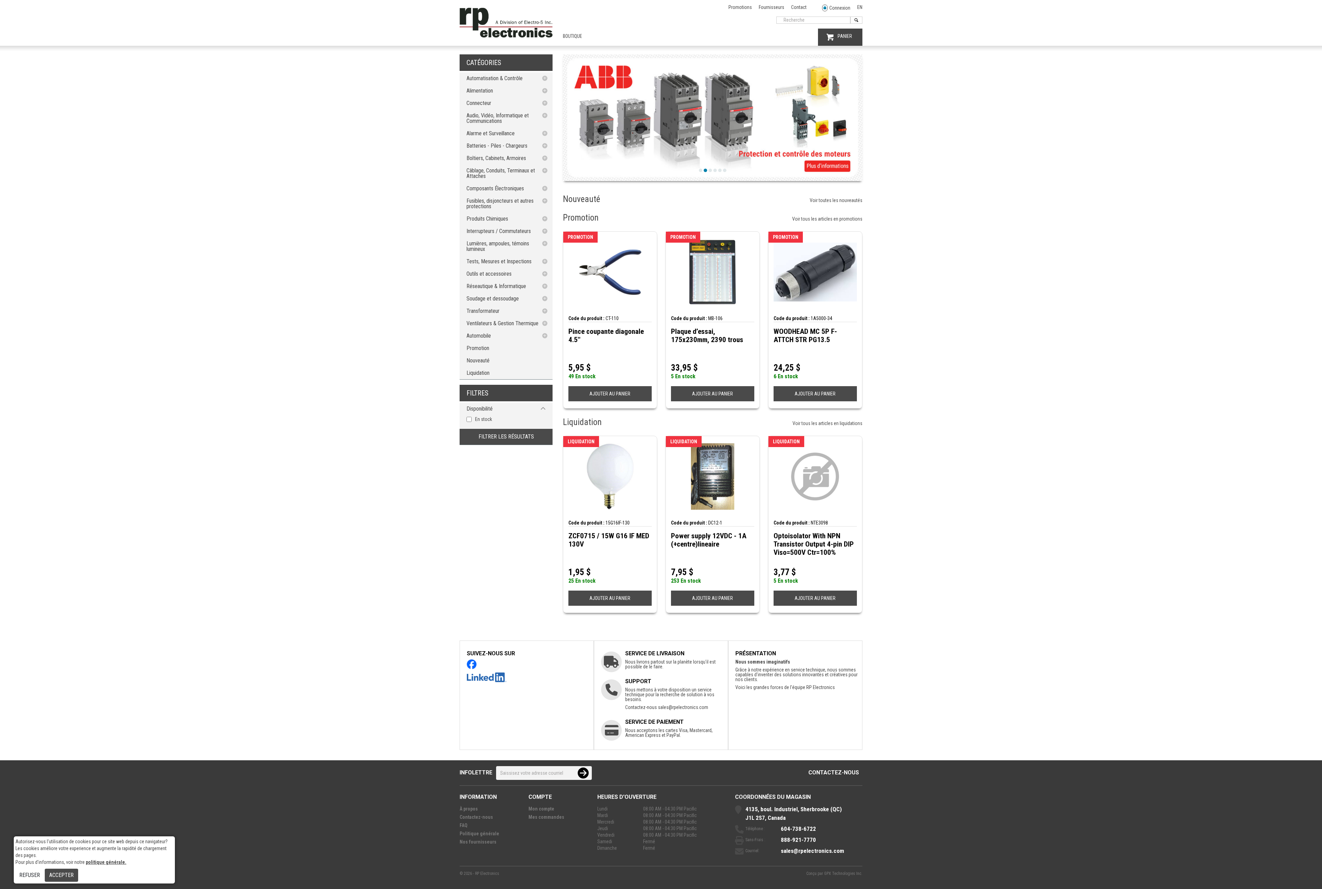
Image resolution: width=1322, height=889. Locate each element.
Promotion (477, 348)
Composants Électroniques (495, 188)
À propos (469, 809)
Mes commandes (546, 817)
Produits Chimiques (487, 218)
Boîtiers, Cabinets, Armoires (496, 158)
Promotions (740, 7)
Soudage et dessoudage (492, 298)
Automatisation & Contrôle (494, 78)
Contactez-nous (833, 772)
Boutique (572, 36)
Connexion (839, 8)
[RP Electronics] (506, 36)
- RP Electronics (486, 873)
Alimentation (479, 90)
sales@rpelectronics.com (683, 707)
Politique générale (479, 833)
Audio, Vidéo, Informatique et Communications (497, 118)
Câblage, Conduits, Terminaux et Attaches (500, 173)
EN (859, 7)
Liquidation (478, 373)
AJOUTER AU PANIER (609, 393)
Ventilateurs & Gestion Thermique (502, 323)
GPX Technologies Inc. (843, 873)
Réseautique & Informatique (496, 286)
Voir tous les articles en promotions (827, 218)
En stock (483, 419)
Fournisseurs (771, 7)
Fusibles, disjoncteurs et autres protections (500, 204)
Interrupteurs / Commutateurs (498, 231)
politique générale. (106, 862)
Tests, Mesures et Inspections (499, 261)
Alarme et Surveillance (490, 133)
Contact (799, 7)
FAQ (464, 825)
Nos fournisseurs (478, 842)
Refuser (29, 875)
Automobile (478, 335)
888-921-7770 (798, 839)
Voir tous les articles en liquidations (827, 423)
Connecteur (478, 103)
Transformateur (483, 311)
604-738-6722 (798, 828)
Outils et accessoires (489, 274)
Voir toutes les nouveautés (836, 200)
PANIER (845, 36)
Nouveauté (478, 360)
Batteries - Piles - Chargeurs (496, 145)
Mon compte (541, 809)
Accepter (61, 875)
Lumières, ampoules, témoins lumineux (497, 246)
